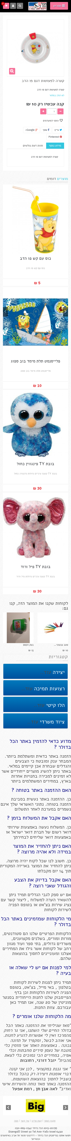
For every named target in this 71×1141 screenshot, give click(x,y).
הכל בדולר (37, 1128)
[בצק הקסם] (18, 627)
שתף (45, 130)
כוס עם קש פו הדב (35, 258)
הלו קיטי (55, 705)
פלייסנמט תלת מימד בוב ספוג (35, 361)
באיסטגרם (6, 1135)
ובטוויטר (35, 1139)
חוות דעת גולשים (33, 146)
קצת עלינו (37, 1121)
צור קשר (25, 1121)
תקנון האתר (49, 1121)
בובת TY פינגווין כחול (35, 464)
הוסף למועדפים (51, 120)
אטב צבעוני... (61, 645)
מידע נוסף (55, 146)
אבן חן (42, 1089)
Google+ (30, 130)
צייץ (57, 130)
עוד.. (45, 672)
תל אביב (15, 1135)
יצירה (58, 672)
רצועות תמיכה (49, 688)
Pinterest (54, 137)
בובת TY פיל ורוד (35, 566)
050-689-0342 (23, 1128)
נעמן (47, 1050)
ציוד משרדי (51, 721)
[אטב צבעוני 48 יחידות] (52, 627)
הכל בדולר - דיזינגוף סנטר (34, 1135)
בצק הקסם (28, 645)
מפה (16, 1121)
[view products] (35, 1105)
